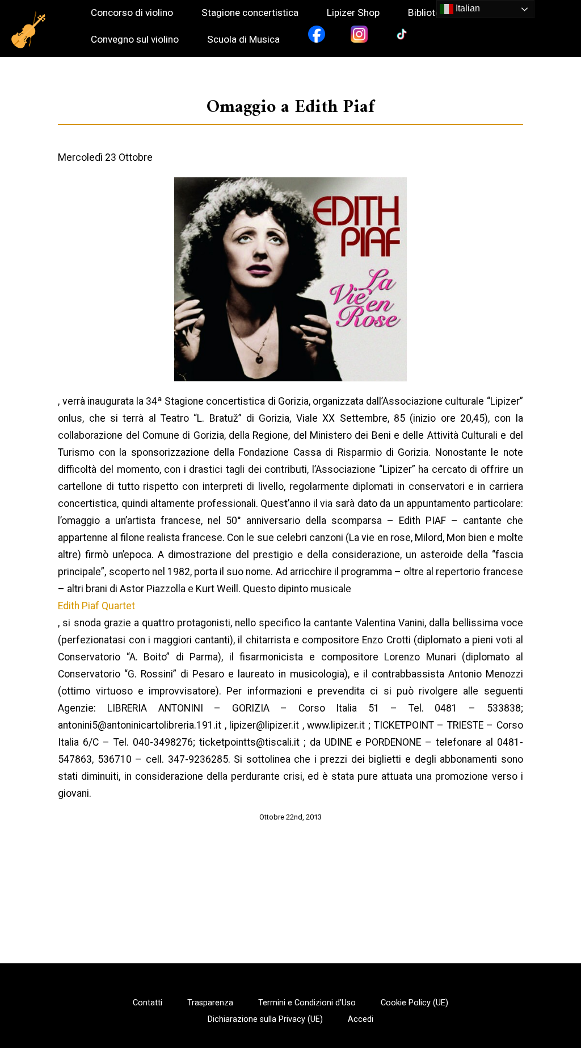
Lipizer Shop (353, 12)
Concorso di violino (132, 12)
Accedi (360, 1019)
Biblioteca (429, 12)
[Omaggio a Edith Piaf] (290, 279)
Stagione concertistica (249, 12)
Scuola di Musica (243, 39)
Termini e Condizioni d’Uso (307, 1003)
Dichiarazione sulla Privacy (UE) (265, 1019)
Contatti (147, 1003)
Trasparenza (210, 1003)
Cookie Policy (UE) (414, 1003)
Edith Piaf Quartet (96, 606)
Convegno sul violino (135, 39)
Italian (466, 8)
